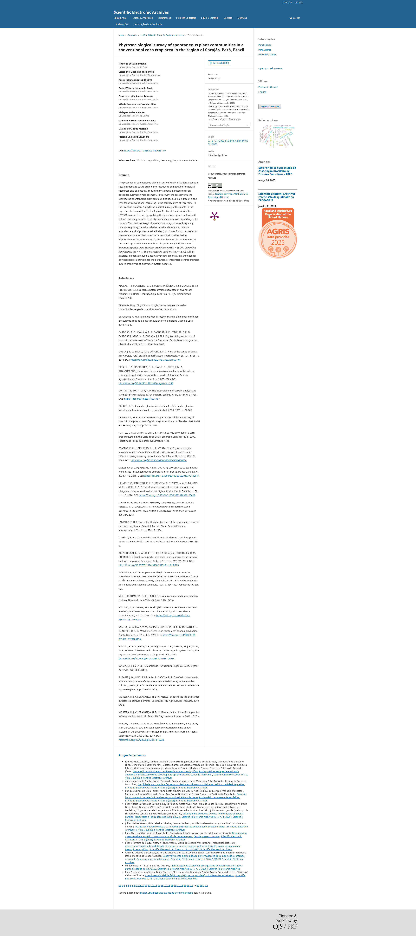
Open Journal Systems (270, 68)
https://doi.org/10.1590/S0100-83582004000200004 (159, 460)
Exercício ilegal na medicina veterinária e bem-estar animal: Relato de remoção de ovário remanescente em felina (185, 796)
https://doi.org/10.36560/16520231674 (145, 150)
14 (155, 885)
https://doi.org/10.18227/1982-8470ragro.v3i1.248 (146, 383)
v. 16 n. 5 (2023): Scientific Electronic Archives (162, 35)
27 (198, 885)
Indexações (122, 24)
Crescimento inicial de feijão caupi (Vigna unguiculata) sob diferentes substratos (189, 875)
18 (168, 885)
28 (201, 885)
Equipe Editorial (210, 17)
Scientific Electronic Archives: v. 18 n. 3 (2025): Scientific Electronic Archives (166, 787)
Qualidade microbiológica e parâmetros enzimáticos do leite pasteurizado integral (180, 826)
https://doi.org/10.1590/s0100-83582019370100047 (171, 475)
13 (152, 885)
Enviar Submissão (270, 106)
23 (185, 885)
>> (206, 885)
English (262, 91)
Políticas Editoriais (186, 17)
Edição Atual (120, 17)
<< (120, 885)
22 (181, 885)
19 (172, 885)
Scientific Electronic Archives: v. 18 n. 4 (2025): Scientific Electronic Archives (191, 849)
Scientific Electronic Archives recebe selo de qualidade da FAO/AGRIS (276, 197)
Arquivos (132, 35)
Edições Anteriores (142, 17)
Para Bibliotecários (267, 54)
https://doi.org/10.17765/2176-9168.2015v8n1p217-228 (149, 565)
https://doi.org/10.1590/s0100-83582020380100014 (146, 658)
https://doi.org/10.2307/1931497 (142, 398)
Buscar (296, 17)
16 (162, 885)
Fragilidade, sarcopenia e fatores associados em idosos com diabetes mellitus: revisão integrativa (191, 784)
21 (178, 885)
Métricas (242, 17)
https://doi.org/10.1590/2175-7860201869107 (155, 359)
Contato (228, 17)
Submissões (164, 17)
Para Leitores (264, 44)
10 (142, 885)
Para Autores (264, 49)
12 (149, 885)
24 (188, 885)
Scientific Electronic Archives (141, 12)
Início (121, 35)
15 (159, 885)
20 (175, 885)
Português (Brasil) (268, 87)
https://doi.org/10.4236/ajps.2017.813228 (141, 739)
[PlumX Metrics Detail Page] (214, 216)
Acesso (299, 2)
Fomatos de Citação (219, 125)
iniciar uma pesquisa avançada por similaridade (166, 892)
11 (146, 885)
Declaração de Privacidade (148, 24)
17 (165, 885)
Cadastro (287, 2)
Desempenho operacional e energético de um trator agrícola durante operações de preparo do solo (186, 835)
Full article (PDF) (221, 62)
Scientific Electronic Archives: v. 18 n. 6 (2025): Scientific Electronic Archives (199, 868)
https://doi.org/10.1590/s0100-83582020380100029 (167, 495)
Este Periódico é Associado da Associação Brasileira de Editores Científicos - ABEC (277, 171)
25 (191, 885)
